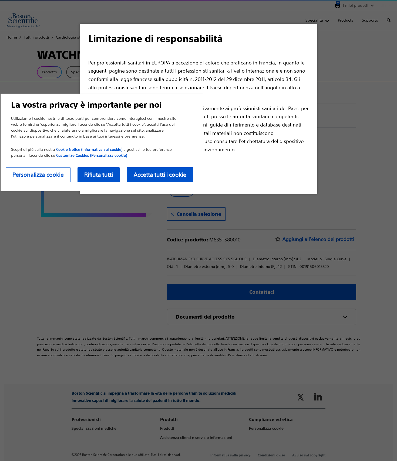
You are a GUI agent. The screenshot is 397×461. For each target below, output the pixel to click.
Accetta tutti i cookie (160, 174)
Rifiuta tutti (98, 174)
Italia (381, 5)
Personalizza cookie (38, 174)
